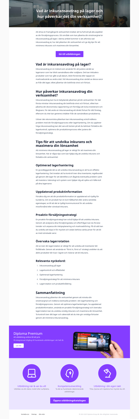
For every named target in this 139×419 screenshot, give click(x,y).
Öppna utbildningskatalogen (69, 400)
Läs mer (18, 346)
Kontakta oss (25, 414)
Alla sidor (42, 414)
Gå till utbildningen (69, 54)
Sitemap (34, 414)
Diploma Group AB (93, 414)
